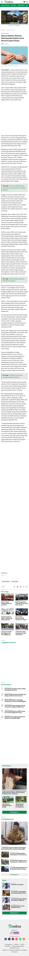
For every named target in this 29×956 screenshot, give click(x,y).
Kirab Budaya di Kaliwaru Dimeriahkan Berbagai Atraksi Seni (15, 689)
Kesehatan (15, 581)
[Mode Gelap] (24, 2)
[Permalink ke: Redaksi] (2, 44)
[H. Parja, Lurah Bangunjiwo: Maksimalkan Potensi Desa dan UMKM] (5, 854)
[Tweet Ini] (17, 587)
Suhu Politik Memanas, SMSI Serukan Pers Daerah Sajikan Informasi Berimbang (21, 618)
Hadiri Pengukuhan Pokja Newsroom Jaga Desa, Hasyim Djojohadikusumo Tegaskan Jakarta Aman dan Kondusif (21, 603)
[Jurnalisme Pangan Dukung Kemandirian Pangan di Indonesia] (6, 900)
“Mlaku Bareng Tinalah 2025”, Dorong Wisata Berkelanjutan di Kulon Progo (20, 805)
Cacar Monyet (6, 581)
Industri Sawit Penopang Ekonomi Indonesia (6, 603)
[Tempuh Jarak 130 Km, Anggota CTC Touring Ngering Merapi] (7, 626)
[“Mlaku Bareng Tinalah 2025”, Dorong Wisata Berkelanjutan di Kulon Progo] (21, 799)
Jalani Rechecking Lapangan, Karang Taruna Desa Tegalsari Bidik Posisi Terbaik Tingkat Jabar (21, 633)
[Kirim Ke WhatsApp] (27, 587)
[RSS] (24, 939)
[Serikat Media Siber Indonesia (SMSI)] (14, 933)
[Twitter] (9, 939)
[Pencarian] (27, 2)
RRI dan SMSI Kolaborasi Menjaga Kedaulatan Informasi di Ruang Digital (15, 700)
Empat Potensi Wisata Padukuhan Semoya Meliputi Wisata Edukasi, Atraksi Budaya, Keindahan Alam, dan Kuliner (14, 792)
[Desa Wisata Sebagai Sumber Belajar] (8, 799)
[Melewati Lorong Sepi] (6, 886)
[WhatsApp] (20, 939)
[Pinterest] (13, 939)
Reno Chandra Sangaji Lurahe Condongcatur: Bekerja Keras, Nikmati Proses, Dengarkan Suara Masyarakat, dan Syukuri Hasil (18, 861)
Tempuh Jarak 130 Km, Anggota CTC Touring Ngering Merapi (6, 633)
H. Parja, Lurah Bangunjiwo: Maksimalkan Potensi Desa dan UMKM (18, 854)
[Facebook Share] (14, 587)
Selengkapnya (14, 812)
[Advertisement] (14, 117)
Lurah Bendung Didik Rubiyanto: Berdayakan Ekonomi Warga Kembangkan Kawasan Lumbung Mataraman (19, 868)
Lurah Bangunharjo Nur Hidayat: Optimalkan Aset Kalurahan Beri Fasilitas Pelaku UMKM (13, 848)
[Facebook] (5, 939)
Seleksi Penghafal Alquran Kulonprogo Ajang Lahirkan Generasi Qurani (6, 618)
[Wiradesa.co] (8, 1)
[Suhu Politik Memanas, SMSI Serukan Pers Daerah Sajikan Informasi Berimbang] (21, 611)
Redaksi (6, 43)
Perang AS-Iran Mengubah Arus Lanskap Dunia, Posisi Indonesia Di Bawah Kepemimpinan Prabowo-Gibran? (18, 892)
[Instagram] (16, 939)
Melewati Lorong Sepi (17, 884)
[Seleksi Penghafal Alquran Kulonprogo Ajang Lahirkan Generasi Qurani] (7, 611)
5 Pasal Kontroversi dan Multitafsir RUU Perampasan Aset (18, 906)
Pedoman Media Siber (18, 946)
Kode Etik (7, 946)
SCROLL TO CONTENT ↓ (14, 25)
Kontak (22, 944)
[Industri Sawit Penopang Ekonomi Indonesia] (7, 597)
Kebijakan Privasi (14, 948)
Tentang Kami (8, 944)
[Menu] (2, 1)
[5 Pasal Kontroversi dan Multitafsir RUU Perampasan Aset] (6, 907)
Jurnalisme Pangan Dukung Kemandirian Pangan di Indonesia (18, 899)
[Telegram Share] (23, 587)
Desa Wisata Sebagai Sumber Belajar (7, 805)
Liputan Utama (4, 33)
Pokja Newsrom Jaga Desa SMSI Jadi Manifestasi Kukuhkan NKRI (15, 717)
